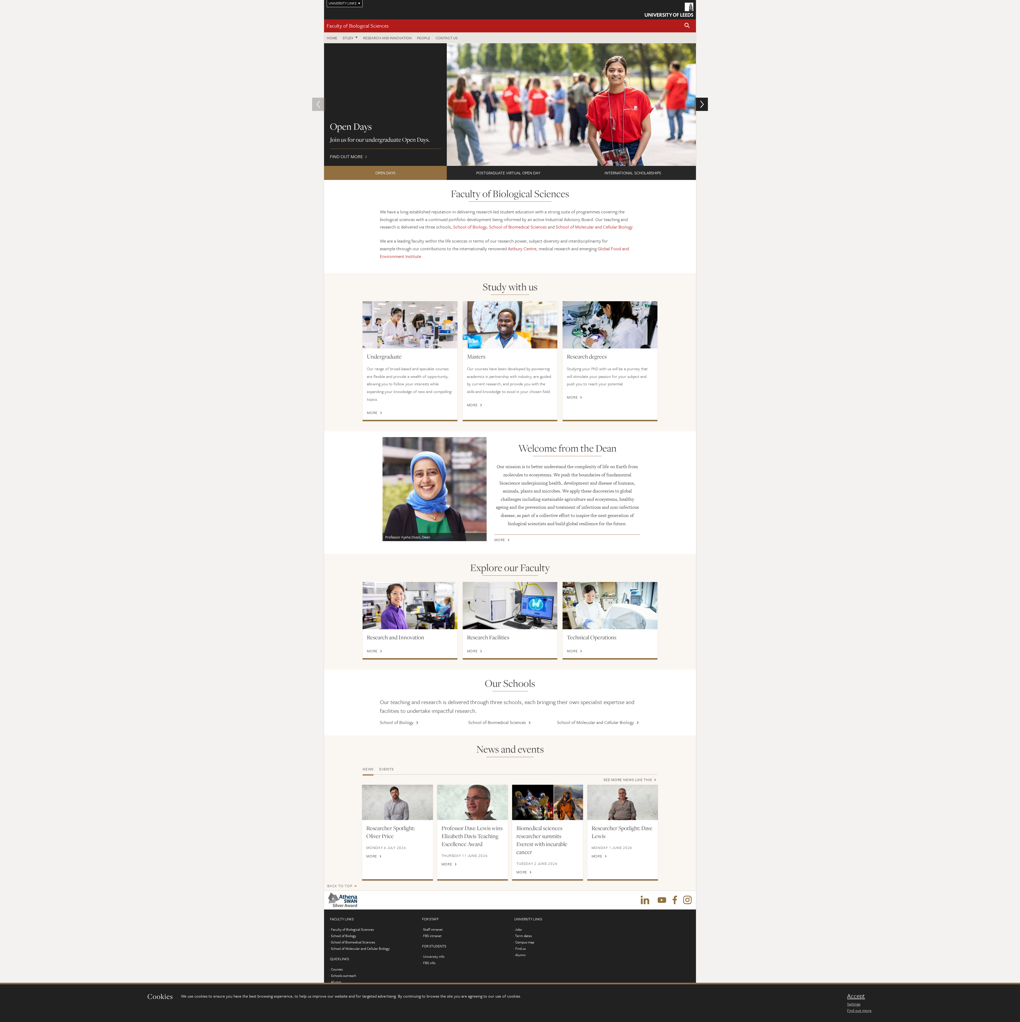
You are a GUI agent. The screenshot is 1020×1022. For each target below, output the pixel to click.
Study (348, 38)
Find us (520, 948)
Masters (476, 356)
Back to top (339, 886)
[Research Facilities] (510, 605)
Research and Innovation (395, 637)
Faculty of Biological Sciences (358, 25)
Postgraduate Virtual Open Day (508, 173)
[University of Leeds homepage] (669, 10)
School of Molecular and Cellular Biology (594, 226)
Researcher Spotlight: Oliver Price (390, 832)
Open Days (385, 173)
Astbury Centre (522, 248)
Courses (337, 969)
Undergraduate (384, 356)
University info (433, 956)
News (368, 769)
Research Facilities (488, 637)
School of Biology (470, 226)
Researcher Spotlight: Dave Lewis (622, 832)
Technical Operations (591, 637)
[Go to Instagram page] (687, 900)
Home (332, 38)
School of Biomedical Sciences (518, 226)
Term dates (523, 935)
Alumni (336, 982)
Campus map (524, 942)
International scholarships (633, 173)
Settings (853, 1004)
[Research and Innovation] (410, 605)
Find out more (859, 1010)
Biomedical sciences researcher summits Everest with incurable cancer (541, 840)
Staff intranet (433, 929)
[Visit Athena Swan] (343, 900)
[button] (687, 25)
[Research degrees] (610, 324)
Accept (856, 996)
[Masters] (510, 324)
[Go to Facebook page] (674, 900)
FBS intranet (432, 935)
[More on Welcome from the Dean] (434, 489)
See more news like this (628, 779)
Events (386, 769)
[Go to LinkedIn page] (645, 900)
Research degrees (587, 356)
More (372, 413)
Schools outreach (343, 975)
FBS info (429, 962)
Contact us (446, 38)
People (423, 38)
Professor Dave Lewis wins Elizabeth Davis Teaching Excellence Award (472, 836)
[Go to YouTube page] (662, 900)
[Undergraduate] (410, 324)
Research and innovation (387, 38)
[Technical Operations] (610, 605)
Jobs (518, 929)
